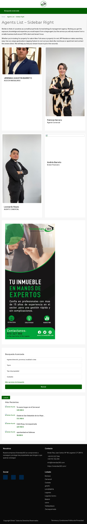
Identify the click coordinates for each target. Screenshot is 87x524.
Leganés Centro (50, 496)
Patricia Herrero (54, 120)
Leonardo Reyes (11, 207)
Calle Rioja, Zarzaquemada (27, 424)
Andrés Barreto (54, 162)
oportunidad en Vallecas (26, 432)
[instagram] (21, 477)
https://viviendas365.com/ (56, 466)
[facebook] (5, 477)
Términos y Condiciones (59, 520)
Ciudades (10, 377)
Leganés (48, 492)
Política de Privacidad (76, 520)
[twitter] (13, 477)
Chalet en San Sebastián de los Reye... (31, 416)
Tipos (9, 365)
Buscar (43, 387)
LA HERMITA (49, 489)
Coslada (48, 483)
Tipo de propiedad (13, 371)
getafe (47, 486)
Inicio (3, 17)
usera (47, 502)
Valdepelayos (49, 506)
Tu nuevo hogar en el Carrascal (28, 407)
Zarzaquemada (50, 509)
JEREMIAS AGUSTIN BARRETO (18, 78)
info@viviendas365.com (56, 462)
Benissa (48, 476)
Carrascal (48, 479)
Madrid (47, 499)
